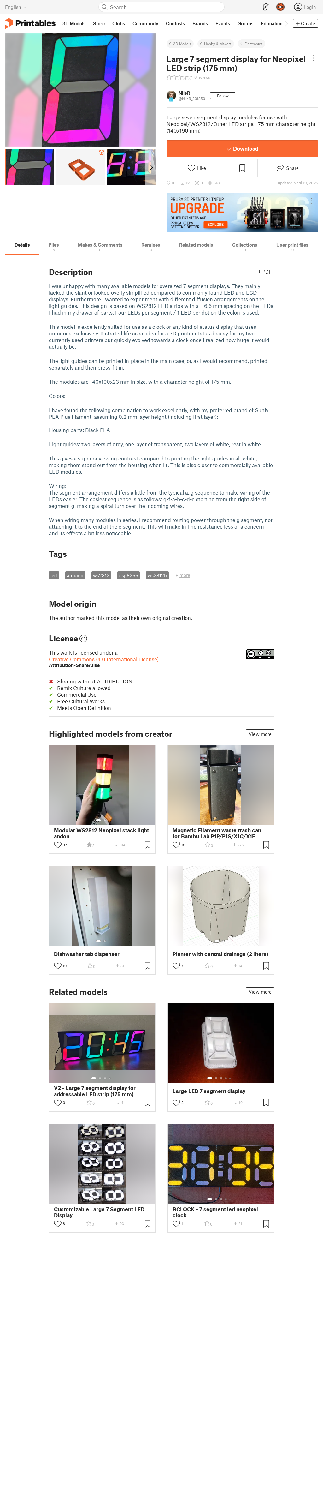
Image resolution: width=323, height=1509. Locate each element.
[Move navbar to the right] (286, 23)
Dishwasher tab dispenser (87, 954)
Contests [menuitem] (175, 23)
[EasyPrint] (265, 7)
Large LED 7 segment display (209, 1091)
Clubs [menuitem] (118, 23)
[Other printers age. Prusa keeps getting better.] (242, 212)
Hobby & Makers (218, 43)
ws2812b (157, 575)
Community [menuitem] (145, 23)
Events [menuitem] (222, 23)
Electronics (253, 43)
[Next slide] (150, 167)
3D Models (182, 43)
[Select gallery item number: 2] (104, 820)
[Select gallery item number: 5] (230, 1078)
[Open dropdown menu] (313, 58)
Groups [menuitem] (245, 23)
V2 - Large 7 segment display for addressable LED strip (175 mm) (95, 1091)
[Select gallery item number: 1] (98, 820)
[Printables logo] (30, 23)
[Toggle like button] (58, 845)
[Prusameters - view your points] (280, 7)
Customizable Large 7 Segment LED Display (99, 1212)
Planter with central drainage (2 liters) (220, 954)
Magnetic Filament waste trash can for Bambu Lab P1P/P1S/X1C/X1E (217, 833)
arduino (75, 575)
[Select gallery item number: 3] (105, 1078)
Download (245, 148)
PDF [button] (267, 271)
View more (260, 734)
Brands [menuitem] (200, 23)
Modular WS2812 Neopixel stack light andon (101, 833)
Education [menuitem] (272, 23)
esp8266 (128, 575)
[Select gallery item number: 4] (110, 1078)
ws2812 (101, 575)
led (53, 575)
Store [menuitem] (99, 23)
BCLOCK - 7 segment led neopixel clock (215, 1212)
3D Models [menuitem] (73, 23)
